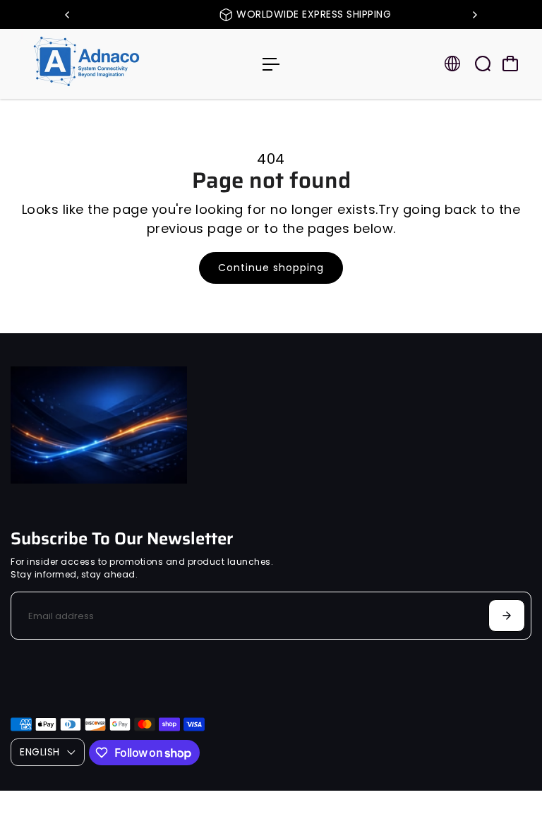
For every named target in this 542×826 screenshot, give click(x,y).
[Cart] (510, 63)
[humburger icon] (271, 64)
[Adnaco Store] (109, 64)
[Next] (474, 14)
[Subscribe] (506, 615)
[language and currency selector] (452, 63)
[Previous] (67, 14)
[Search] (482, 63)
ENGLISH (40, 752)
